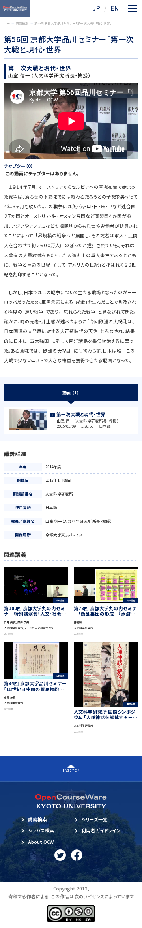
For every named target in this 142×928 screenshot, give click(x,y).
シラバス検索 (41, 830)
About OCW (41, 842)
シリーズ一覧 (94, 819)
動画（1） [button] (70, 392)
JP (96, 8)
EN (114, 8)
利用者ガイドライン (101, 830)
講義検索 (37, 819)
